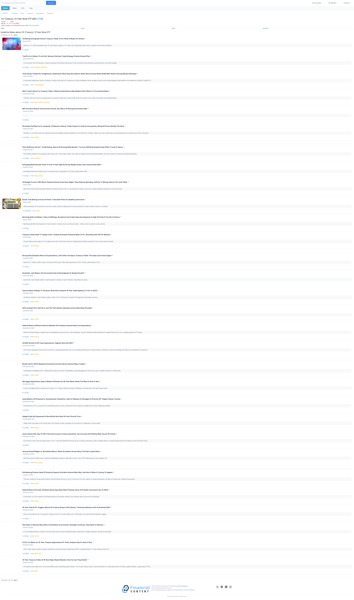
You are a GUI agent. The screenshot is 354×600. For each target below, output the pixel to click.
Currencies (30, 13)
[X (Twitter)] (217, 589)
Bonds (36, 102)
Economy (41, 102)
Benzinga (26, 49)
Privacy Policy (178, 590)
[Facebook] (222, 589)
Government (37, 67)
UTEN (39, 18)
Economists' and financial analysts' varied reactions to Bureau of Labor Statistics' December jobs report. (56, 280)
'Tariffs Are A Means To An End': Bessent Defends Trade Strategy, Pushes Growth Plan (57, 56)
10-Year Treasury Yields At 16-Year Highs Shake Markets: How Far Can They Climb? (55, 560)
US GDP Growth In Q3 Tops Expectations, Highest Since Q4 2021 (48, 343)
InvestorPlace (27, 210)
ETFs (22, 8)
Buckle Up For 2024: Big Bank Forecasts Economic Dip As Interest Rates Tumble (54, 364)
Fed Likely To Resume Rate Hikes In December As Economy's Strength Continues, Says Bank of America (63, 525)
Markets (5, 8)
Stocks (15, 8)
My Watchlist (332, 3)
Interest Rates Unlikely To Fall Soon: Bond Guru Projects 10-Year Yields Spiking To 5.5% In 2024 (60, 291)
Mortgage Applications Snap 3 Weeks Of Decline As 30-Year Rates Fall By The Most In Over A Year (61, 381)
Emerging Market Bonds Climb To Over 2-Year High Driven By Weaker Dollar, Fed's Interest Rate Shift (62, 165)
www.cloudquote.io (182, 586)
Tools (31, 8)
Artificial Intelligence (39, 84)
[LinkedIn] (226, 589)
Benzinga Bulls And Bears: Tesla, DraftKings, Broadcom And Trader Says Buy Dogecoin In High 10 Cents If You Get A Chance (71, 217)
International (40, 13)
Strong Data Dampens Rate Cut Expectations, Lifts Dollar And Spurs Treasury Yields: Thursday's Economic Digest (67, 255)
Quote (83, 28)
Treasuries (50, 13)
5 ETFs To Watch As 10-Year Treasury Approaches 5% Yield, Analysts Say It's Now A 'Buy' (58, 542)
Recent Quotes (316, 3)
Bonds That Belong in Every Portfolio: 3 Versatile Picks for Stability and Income (54, 200)
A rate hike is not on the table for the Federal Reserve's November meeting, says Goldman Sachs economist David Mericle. (62, 496)
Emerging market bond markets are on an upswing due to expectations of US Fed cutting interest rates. (56, 171)
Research (265, 28)
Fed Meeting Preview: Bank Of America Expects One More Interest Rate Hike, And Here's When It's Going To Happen (68, 472)
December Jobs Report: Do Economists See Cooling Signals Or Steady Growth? (54, 273)
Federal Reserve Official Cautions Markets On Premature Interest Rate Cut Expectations (57, 325)
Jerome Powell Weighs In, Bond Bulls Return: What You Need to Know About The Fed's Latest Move (61, 451)
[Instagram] (230, 589)
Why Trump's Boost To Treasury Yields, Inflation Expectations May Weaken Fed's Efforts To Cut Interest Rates (66, 91)
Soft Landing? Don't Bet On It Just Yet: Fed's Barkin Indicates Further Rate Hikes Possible (57, 308)
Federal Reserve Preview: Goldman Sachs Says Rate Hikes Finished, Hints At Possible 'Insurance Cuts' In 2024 (66, 490)
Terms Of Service (190, 590)
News (22, 13)
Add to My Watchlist (34, 25)
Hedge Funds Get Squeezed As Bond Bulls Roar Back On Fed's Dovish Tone (52, 416)
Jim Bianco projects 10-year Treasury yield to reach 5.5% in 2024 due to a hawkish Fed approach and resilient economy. (61, 297)
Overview (15, 13)
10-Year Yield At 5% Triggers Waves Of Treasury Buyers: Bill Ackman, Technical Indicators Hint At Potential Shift (67, 507)
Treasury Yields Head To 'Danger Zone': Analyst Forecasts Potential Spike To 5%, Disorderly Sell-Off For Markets (67, 235)
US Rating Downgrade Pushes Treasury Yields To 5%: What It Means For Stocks (54, 39)
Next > (15, 35)
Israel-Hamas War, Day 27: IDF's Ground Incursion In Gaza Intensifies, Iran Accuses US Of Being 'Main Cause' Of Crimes (69, 434)
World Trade (44, 67)
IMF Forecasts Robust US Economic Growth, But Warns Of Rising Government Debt (55, 109)
